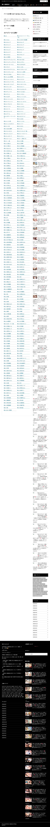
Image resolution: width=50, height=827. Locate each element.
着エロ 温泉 (6, 301)
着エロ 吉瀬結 (20, 168)
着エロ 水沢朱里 (7, 286)
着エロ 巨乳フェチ (21, 220)
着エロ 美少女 (7, 355)
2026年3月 (35, 614)
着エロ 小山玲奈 (20, 197)
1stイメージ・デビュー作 (37, 578)
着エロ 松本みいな (21, 264)
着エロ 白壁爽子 (7, 321)
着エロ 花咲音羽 (20, 365)
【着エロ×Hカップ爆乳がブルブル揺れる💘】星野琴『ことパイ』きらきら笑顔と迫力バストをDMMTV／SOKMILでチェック (40, 547)
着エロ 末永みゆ (7, 259)
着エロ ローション (8, 138)
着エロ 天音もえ (7, 185)
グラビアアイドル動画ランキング (39, 46)
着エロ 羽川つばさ (21, 360)
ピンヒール (35, 589)
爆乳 (34, 594)
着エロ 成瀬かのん (8, 229)
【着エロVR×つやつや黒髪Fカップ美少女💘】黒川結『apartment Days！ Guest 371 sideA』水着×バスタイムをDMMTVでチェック (40, 222)
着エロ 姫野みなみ (21, 190)
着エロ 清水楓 (20, 299)
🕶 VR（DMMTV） (36, 29)
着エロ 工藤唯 (20, 217)
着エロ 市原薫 (7, 222)
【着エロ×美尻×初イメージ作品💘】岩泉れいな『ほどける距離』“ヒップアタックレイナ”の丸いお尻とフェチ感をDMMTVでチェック (40, 119)
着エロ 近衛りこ (7, 388)
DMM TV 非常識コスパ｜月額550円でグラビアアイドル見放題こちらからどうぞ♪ (40, 61)
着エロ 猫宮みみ (20, 313)
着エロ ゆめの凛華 (8, 128)
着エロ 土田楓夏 (20, 170)
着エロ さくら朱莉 (21, 71)
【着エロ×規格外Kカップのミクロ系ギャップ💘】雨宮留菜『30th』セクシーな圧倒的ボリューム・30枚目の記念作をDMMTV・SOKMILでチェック (40, 175)
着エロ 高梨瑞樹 (7, 405)
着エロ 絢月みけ (20, 348)
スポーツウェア (35, 586)
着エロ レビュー (20, 136)
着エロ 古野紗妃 (7, 168)
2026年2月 (35, 617)
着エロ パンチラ (20, 106)
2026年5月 (35, 610)
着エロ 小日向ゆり (8, 200)
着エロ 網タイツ (7, 350)
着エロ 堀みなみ (7, 173)
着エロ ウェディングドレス (10, 62)
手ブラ (42, 591)
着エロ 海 (6, 299)
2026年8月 (35, 603)
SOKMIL (21, 687)
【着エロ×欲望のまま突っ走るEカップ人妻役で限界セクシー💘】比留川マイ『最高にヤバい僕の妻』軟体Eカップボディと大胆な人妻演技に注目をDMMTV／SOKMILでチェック (40, 429)
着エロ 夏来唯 (7, 175)
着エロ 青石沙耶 (7, 402)
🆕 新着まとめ (36, 15)
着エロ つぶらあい (21, 91)
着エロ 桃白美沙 (7, 274)
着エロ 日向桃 (20, 239)
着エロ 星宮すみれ (21, 242)
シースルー (45, 585)
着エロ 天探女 (7, 183)
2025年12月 (35, 621)
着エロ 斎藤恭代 (7, 234)
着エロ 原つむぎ (20, 165)
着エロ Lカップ (7, 52)
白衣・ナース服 (38, 594)
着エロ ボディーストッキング (10, 117)
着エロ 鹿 (6, 407)
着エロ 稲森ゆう (20, 338)
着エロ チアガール (8, 89)
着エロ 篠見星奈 (20, 346)
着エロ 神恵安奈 (7, 336)
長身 (41, 595)
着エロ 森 (19, 276)
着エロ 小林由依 (20, 202)
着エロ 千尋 (19, 160)
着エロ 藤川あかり (8, 378)
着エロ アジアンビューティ (10, 59)
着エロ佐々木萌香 (8, 410)
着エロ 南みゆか (20, 163)
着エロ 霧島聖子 (7, 400)
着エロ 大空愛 (20, 180)
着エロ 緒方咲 (20, 350)
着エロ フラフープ (21, 113)
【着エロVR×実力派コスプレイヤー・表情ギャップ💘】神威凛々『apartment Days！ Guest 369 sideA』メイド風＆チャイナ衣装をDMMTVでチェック (40, 231)
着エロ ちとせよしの (21, 89)
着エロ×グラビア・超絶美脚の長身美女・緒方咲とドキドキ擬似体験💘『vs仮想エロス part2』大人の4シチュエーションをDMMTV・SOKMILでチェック (40, 518)
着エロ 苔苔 (6, 368)
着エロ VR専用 (7, 57)
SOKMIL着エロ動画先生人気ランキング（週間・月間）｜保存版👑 (12, 647)
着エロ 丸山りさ (7, 148)
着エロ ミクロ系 (7, 121)
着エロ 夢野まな (20, 178)
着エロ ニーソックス (21, 96)
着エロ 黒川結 (20, 407)
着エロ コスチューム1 (22, 69)
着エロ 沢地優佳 (20, 291)
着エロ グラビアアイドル (9, 69)
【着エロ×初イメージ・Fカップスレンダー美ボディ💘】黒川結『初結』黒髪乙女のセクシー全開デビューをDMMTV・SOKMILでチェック (40, 389)
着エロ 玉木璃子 (20, 316)
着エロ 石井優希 (7, 333)
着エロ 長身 (6, 395)
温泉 (40, 592)
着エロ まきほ (20, 118)
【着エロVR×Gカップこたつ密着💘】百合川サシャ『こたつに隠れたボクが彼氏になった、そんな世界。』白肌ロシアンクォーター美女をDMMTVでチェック (40, 299)
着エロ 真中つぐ (20, 328)
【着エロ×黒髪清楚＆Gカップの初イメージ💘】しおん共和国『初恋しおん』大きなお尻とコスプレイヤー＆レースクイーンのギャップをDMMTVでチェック (40, 92)
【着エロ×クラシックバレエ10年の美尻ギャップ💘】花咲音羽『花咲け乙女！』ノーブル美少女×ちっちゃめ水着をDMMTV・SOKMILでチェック (40, 309)
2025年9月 (35, 628)
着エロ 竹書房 (7, 343)
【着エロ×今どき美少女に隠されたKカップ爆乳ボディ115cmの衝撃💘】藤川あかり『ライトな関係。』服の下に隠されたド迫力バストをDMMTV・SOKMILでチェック (40, 369)
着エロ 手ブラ (7, 232)
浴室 (34, 592)
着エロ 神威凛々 (20, 333)
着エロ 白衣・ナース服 (9, 323)
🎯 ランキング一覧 (36, 31)
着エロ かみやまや (21, 64)
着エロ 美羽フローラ (21, 358)
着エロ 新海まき (20, 234)
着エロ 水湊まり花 (21, 286)
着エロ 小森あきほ (8, 205)
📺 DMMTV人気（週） (26, 5)
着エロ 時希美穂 (20, 247)
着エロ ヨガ (19, 128)
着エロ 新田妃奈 (7, 237)
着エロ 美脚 (6, 360)
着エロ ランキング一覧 (22, 131)
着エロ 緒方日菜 (7, 353)
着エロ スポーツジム (21, 84)
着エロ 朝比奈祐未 (8, 254)
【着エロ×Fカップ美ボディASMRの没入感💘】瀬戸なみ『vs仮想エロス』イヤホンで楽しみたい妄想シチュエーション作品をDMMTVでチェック (40, 139)
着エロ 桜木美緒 (7, 276)
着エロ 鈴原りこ (20, 390)
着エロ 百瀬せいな (8, 326)
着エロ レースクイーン (22, 133)
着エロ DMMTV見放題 (22, 39)
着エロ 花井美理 (7, 365)
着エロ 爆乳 (6, 311)
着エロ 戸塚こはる (21, 229)
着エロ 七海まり (7, 143)
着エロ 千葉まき (7, 163)
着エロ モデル (20, 126)
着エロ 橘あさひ (7, 281)
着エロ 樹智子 (7, 279)
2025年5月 (35, 637)
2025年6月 (35, 634)
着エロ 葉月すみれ (8, 370)
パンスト (34, 588)
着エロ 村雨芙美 (20, 259)
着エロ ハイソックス (8, 99)
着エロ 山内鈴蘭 (7, 212)
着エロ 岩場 (6, 215)
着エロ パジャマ (20, 99)
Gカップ (41, 579)
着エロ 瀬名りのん (21, 304)
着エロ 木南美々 (20, 257)
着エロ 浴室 (6, 296)
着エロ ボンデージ (21, 116)
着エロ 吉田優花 (7, 170)
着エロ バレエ (20, 104)
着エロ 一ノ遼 (7, 141)
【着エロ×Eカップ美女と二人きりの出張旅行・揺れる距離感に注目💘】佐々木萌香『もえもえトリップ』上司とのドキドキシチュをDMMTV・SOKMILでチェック (40, 339)
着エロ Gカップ (20, 44)
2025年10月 (35, 625)
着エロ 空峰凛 (7, 341)
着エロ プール (7, 113)
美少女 (34, 595)
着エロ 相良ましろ (8, 328)
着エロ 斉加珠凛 (20, 232)
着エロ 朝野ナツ (20, 254)
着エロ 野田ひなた (21, 388)
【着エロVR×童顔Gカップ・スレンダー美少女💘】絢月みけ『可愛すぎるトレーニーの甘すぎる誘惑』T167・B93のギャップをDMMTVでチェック (40, 251)
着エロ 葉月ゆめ (20, 370)
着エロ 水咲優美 (7, 284)
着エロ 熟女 (19, 308)
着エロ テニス (7, 94)
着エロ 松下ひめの (8, 264)
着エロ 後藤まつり (8, 227)
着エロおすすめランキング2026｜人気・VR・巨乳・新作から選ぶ (12, 657)
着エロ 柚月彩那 (7, 269)
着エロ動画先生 (6, 4)
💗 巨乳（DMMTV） (37, 24)
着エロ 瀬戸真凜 (20, 306)
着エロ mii (19, 52)
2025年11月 (35, 623)
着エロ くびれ (20, 67)
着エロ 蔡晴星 (20, 373)
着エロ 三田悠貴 (20, 146)
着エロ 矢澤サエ (20, 331)
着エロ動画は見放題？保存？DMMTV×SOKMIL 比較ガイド (12, 677)
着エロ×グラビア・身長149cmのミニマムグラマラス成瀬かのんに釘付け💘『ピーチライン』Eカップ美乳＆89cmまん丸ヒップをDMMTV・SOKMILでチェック (40, 467)
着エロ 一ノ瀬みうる (21, 138)
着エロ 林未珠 (7, 267)
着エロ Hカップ (7, 47)
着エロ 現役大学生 (8, 318)
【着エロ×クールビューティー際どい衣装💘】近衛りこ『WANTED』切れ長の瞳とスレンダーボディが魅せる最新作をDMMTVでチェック (40, 148)
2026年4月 (35, 612)
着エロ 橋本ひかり (21, 279)
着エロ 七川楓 (20, 141)
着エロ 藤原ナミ (20, 375)
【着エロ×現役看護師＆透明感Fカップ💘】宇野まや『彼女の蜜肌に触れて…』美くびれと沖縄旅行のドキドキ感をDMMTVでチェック (40, 111)
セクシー (45, 586)
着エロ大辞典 (35, 64)
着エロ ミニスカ (20, 121)
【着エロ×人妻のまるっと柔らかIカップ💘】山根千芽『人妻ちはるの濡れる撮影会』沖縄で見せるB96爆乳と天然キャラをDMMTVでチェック (40, 102)
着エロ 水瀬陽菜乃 (8, 289)
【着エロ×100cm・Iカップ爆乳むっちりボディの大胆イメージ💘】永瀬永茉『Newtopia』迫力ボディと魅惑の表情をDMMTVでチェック (40, 487)
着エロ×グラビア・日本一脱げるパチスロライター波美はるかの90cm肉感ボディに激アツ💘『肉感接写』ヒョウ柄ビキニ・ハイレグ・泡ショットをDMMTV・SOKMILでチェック (40, 538)
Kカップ (18, 687)
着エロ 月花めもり (8, 249)
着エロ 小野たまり (8, 207)
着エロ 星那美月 (7, 244)
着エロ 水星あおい (21, 284)
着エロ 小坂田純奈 (8, 197)
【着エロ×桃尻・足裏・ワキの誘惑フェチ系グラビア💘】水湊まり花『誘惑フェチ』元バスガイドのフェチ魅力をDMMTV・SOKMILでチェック (40, 418)
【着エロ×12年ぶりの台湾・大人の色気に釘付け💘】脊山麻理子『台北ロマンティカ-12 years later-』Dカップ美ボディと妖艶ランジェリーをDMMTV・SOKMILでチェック (40, 329)
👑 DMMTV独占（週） (37, 22)
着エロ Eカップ (20, 42)
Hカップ (45, 579)
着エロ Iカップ (20, 47)
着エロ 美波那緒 (7, 358)
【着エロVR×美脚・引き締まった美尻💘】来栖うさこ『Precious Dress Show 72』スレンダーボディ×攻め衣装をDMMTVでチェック (40, 280)
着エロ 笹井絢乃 (20, 343)
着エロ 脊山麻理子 (21, 363)
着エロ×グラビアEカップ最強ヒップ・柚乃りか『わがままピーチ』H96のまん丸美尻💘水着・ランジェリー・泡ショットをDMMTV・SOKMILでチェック (40, 528)
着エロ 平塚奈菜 (20, 225)
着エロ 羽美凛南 (7, 363)
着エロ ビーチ (7, 108)
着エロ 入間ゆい (7, 158)
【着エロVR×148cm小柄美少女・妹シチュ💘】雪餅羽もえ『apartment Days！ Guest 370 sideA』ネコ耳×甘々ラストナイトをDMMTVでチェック (40, 241)
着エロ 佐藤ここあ (8, 155)
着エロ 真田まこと (8, 331)
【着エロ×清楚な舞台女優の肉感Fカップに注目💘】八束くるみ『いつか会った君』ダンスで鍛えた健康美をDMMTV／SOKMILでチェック (40, 566)
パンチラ (38, 588)
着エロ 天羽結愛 (20, 183)
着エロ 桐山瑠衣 (20, 274)
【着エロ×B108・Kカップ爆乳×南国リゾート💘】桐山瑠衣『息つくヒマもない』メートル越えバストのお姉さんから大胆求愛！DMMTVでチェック (40, 129)
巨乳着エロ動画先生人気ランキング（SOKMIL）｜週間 (12, 674)
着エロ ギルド (7, 67)
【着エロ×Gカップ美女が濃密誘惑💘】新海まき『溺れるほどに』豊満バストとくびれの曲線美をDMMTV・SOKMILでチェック (40, 448)
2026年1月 (35, 619)
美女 (46, 594)
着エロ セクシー (20, 86)
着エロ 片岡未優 (7, 313)
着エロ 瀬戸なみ (7, 306)
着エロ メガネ (7, 126)
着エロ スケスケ (20, 79)
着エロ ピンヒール (8, 111)
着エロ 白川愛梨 (20, 321)
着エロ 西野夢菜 (20, 380)
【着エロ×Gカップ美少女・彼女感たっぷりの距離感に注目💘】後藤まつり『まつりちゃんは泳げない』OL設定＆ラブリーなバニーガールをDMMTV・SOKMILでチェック (40, 349)
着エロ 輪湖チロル (8, 385)
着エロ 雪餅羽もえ (21, 397)
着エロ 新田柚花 (20, 237)
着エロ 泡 (6, 294)
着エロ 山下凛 (20, 210)
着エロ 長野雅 (20, 395)
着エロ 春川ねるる (8, 247)
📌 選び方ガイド (36, 33)
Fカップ (38, 579)
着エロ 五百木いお (8, 150)
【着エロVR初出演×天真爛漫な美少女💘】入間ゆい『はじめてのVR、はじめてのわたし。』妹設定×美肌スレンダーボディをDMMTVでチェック (40, 289)
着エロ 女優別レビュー (22, 188)
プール (39, 589)
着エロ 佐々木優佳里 (21, 153)
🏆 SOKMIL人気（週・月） (20, 5)
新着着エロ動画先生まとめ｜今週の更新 (9, 654)
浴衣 (36, 592)
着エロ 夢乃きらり (8, 178)
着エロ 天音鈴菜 (20, 185)
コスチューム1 (20, 689)
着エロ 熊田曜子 (7, 308)
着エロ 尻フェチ (7, 210)
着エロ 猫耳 (6, 316)
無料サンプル (44, 592)
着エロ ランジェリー (8, 133)
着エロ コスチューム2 (8, 71)
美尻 (37, 595)
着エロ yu (19, 57)
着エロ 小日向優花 (21, 200)
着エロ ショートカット (9, 79)
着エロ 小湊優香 (20, 205)
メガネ (42, 589)
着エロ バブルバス (8, 104)
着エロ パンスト (7, 106)
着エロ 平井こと (7, 225)
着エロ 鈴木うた (7, 392)
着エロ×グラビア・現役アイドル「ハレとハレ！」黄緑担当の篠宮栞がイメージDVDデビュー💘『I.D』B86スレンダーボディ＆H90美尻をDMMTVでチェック (40, 477)
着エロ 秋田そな (7, 338)
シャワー (34, 585)
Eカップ (34, 579)
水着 (45, 591)
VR (33, 582)
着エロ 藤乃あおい (8, 375)
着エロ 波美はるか (21, 294)
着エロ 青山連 (20, 400)
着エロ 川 (6, 217)
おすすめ (39, 582)
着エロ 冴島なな (7, 160)
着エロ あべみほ (20, 59)
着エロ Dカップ (7, 42)
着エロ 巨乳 (6, 220)
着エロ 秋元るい (20, 336)
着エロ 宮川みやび (8, 195)
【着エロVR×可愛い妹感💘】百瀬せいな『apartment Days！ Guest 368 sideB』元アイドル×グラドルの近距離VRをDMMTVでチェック (40, 185)
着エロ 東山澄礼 (20, 262)
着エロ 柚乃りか (20, 267)
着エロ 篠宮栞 (7, 346)
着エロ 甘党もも (20, 318)
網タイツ (43, 594)
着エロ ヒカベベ (20, 108)
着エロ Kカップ (20, 49)
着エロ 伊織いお (7, 153)
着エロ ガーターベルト (9, 64)
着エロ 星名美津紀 (8, 242)
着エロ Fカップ (7, 44)
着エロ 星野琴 (20, 244)
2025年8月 (35, 630)
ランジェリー (35, 591)
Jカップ (14, 687)
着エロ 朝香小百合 (8, 257)
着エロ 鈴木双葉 (20, 392)
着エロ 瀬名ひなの (8, 304)
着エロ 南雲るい (7, 165)
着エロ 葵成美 (7, 373)
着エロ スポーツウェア (9, 84)
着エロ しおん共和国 (8, 76)
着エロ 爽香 (19, 311)
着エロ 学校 (6, 192)
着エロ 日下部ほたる (8, 239)
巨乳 (39, 591)
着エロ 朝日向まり (21, 252)
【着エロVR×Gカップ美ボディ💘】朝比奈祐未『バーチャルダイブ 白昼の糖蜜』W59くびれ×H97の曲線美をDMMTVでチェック (40, 195)
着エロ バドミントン (8, 101)
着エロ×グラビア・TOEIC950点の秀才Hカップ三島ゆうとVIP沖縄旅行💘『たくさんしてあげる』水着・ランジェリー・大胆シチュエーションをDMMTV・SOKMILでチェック (40, 497)
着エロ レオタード (8, 136)
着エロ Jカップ (7, 49)
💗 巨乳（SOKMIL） (37, 26)
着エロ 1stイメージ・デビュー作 (23, 36)
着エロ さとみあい (8, 74)
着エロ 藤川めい (20, 378)
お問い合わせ (4, 650)
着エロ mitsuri (7, 54)
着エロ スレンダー (8, 86)
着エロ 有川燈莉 (20, 249)
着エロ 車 (19, 383)
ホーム (4, 8)
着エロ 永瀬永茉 (7, 291)
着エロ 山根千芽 (20, 212)
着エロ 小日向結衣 (8, 202)
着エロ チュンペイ (8, 91)
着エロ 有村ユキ (7, 252)
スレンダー (41, 586)
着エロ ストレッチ (21, 81)
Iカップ (11, 687)
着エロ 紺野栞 (7, 348)
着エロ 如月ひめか (8, 190)
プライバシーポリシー (6, 652)
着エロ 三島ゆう (7, 146)
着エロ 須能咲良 (20, 402)
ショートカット (39, 585)
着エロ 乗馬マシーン (21, 148)
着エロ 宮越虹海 (20, 195)
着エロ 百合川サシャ (21, 323)
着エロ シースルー (21, 74)
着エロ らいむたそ (8, 131)
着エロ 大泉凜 (7, 180)
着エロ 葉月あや (20, 368)
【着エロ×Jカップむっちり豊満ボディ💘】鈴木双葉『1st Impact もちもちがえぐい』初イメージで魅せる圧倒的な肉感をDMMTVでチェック (40, 157)
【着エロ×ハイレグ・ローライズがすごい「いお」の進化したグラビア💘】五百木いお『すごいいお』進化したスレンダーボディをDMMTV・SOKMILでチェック (40, 398)
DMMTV (43, 578)
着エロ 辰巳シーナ (21, 385)
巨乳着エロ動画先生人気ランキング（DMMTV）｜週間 (12, 670)
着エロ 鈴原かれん (8, 390)
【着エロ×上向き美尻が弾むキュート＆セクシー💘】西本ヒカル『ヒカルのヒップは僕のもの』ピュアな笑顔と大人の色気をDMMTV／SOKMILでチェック (40, 556)
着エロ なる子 (7, 96)
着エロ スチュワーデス (9, 81)
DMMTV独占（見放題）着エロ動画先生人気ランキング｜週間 (12, 661)
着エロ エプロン (20, 62)
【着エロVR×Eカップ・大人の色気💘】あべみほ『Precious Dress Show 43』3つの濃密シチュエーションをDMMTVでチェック (40, 271)
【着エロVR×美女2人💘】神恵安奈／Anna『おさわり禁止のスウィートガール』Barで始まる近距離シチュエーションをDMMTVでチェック (40, 204)
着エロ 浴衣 (19, 296)
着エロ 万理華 (20, 143)
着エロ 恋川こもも (21, 227)
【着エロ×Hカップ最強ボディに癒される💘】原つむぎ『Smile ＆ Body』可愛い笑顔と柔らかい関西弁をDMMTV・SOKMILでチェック (40, 439)
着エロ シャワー (20, 76)
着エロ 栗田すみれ (21, 271)
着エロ (5, 35)
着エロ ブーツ (20, 111)
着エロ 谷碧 (6, 383)
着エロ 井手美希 (20, 150)
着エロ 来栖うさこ (8, 262)
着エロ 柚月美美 (20, 269)
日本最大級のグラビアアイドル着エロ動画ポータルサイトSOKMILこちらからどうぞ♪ (40, 56)
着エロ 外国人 (20, 175)
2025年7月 (35, 632)
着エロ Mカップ (20, 54)
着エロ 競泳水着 (20, 341)
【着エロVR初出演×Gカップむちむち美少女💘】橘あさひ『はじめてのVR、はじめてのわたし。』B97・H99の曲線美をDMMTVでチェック (40, 262)
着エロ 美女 (19, 353)
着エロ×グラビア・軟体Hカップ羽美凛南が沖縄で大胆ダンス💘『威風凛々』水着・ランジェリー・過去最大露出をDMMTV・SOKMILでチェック (40, 508)
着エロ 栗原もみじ (8, 271)
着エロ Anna (6, 39)
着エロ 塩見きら (20, 173)
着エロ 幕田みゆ (20, 222)
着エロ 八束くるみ (21, 158)
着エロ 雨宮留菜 (7, 397)
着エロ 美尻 (19, 355)
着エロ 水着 (19, 289)
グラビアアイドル (14, 689)
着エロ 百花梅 (20, 326)
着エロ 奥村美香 (7, 188)
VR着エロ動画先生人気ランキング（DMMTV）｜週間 (12, 667)
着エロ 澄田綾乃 (20, 301)
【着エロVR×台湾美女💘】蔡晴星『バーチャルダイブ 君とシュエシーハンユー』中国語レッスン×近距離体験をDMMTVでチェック (39, 213)
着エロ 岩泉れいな (21, 215)
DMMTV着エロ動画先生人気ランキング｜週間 (12, 664)
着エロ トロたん (20, 94)
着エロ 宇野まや (20, 192)
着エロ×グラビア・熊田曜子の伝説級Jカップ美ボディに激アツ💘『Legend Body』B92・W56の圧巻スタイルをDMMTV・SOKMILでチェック (40, 457)
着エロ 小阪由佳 (20, 207)
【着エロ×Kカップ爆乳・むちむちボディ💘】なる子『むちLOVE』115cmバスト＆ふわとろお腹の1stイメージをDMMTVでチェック (40, 408)
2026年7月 (35, 605)
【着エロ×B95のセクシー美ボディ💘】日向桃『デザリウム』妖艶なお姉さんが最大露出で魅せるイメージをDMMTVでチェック (40, 166)
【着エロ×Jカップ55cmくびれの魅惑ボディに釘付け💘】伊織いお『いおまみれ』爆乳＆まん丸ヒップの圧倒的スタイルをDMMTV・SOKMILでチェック (40, 319)
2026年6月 (35, 608)
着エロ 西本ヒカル (8, 380)
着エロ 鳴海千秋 (20, 405)
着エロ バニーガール (21, 101)
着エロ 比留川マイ (21, 281)
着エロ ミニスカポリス (9, 123)
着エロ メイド (20, 123)
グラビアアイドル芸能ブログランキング (40, 43)
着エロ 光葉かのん (21, 155)
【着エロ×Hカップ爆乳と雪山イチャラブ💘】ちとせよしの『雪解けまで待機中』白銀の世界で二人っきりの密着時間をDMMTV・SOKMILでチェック (40, 379)
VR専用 (36, 582)
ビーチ (42, 588)
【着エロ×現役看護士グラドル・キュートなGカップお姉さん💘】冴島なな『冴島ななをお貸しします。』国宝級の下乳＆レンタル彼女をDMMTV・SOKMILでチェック (40, 359)
